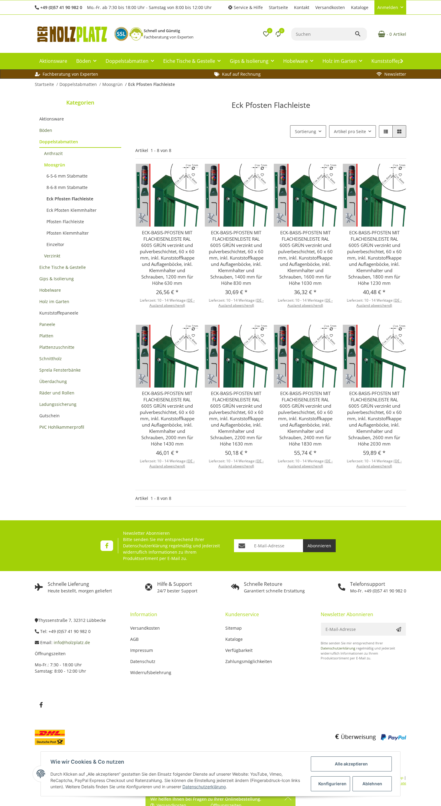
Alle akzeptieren (351, 763)
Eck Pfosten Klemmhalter (71, 210)
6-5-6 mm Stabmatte (67, 176)
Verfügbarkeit (239, 650)
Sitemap (233, 628)
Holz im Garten (54, 301)
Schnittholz (50, 358)
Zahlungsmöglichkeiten (248, 661)
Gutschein (49, 415)
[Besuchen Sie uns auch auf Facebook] (106, 545)
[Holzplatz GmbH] (72, 34)
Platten (46, 336)
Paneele (47, 324)
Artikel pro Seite (350, 131)
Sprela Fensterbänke (60, 370)
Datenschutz (142, 661)
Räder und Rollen (56, 393)
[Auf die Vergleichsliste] (193, 168)
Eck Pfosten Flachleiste (69, 199)
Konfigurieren (332, 783)
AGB (134, 639)
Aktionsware (51, 119)
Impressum (141, 650)
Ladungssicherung (57, 404)
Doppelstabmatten (58, 141)
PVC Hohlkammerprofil (61, 427)
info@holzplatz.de (72, 642)
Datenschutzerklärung (145, 546)
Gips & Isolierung (56, 278)
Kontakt (301, 7)
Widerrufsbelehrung (150, 672)
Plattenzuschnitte (56, 347)
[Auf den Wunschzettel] (193, 175)
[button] (245, 7)
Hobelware (50, 290)
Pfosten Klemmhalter (67, 233)
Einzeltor (55, 244)
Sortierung (305, 131)
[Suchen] (360, 34)
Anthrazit (53, 153)
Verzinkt (52, 256)
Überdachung (53, 381)
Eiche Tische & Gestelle (62, 267)
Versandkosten (330, 7)
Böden (45, 130)
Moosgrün (54, 165)
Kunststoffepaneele (58, 313)
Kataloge (359, 7)
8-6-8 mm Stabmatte (67, 187)
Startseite (278, 7)
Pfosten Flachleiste (65, 221)
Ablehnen (372, 783)
